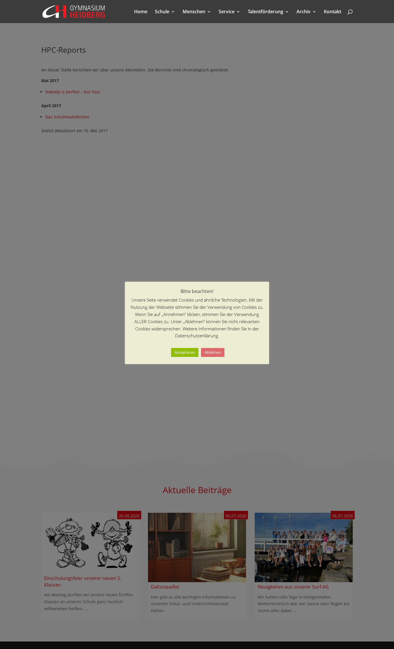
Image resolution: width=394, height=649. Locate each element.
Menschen (194, 12)
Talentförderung (265, 12)
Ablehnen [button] (212, 352)
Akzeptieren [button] (185, 352)
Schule (162, 12)
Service (226, 12)
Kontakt (332, 12)
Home (140, 12)
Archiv (304, 12)
